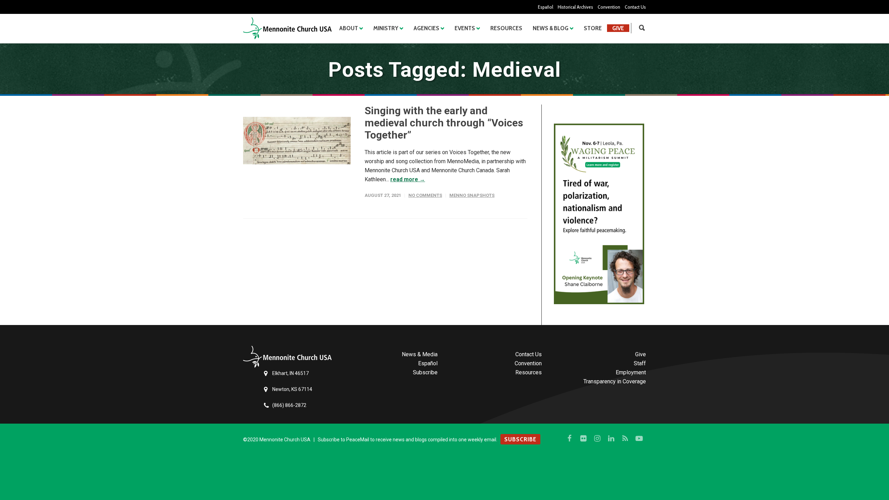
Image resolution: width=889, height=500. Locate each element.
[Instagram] (597, 438)
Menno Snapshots (472, 195)
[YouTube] (639, 438)
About (348, 28)
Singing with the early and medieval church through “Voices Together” (444, 123)
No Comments (425, 195)
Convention (609, 7)
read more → (407, 179)
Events (465, 28)
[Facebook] (569, 438)
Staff (640, 363)
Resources (506, 28)
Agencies (426, 28)
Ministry (385, 28)
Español (545, 7)
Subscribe (425, 372)
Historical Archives (575, 7)
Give (618, 28)
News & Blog (550, 28)
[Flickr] (583, 438)
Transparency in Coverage (614, 381)
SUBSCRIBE (520, 439)
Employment (631, 372)
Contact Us (635, 7)
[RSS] (625, 438)
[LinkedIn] (611, 438)
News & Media (420, 354)
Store (593, 28)
